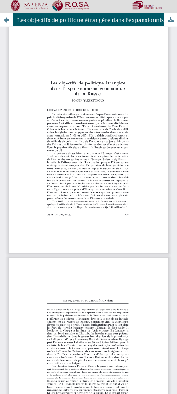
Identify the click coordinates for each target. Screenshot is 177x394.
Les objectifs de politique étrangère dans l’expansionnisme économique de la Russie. (97, 20)
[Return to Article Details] (6, 19)
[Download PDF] (170, 19)
